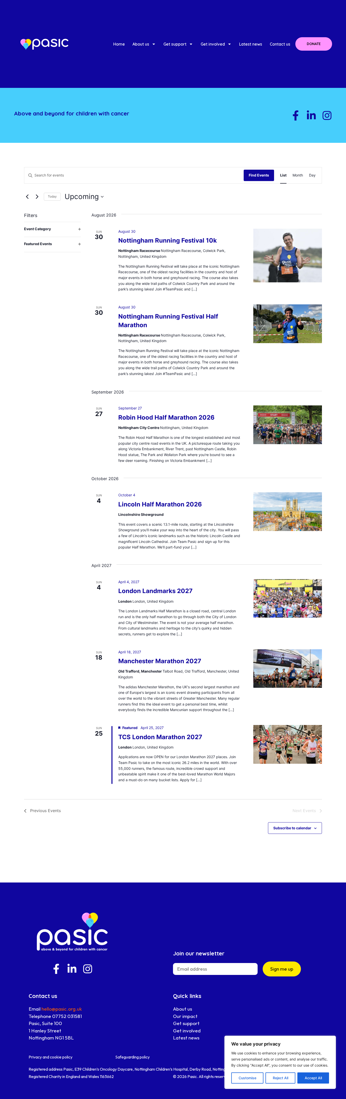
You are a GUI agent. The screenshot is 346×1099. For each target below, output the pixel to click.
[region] (280, 1062)
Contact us (280, 44)
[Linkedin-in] (311, 115)
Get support (174, 44)
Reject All (280, 1078)
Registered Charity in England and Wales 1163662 (71, 1076)
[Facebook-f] (296, 115)
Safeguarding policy (132, 1056)
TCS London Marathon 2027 (160, 737)
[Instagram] (327, 115)
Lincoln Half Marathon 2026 (160, 504)
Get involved (213, 44)
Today (52, 196)
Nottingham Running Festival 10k (167, 240)
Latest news (250, 44)
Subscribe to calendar (292, 828)
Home (119, 44)
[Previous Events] (27, 197)
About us (140, 44)
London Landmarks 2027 (155, 591)
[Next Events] (37, 197)
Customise (247, 1078)
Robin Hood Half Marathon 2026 (166, 417)
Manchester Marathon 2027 (159, 661)
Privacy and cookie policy (50, 1056)
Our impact (185, 1016)
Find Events (259, 175)
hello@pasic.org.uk (62, 1009)
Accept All (313, 1078)
